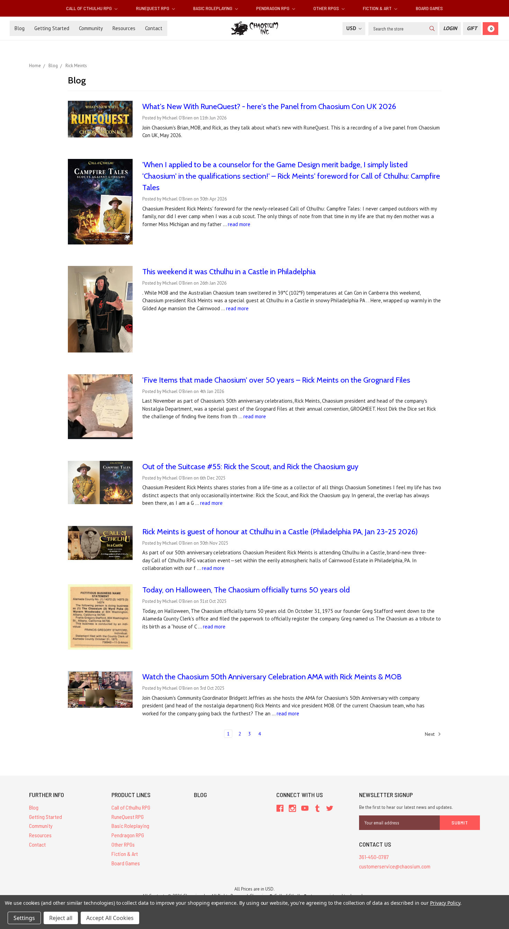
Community (91, 28)
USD (352, 28)
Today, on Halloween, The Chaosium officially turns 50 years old (246, 590)
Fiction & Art (378, 8)
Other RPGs (326, 8)
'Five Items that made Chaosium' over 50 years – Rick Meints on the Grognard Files (276, 380)
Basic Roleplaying (213, 8)
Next (430, 734)
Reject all (60, 918)
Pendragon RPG (273, 8)
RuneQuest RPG (153, 8)
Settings (24, 918)
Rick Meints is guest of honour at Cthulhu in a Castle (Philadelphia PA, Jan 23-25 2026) (280, 531)
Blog (20, 28)
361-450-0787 (374, 857)
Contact (153, 28)
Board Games (429, 8)
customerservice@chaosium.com (394, 866)
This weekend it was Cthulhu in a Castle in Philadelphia (229, 271)
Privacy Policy (445, 903)
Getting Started (51, 28)
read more (239, 224)
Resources (124, 28)
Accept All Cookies (110, 918)
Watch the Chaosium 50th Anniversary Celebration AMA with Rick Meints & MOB (272, 676)
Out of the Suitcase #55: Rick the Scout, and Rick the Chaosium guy (250, 466)
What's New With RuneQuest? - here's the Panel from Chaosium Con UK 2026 (269, 106)
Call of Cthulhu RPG (89, 8)
